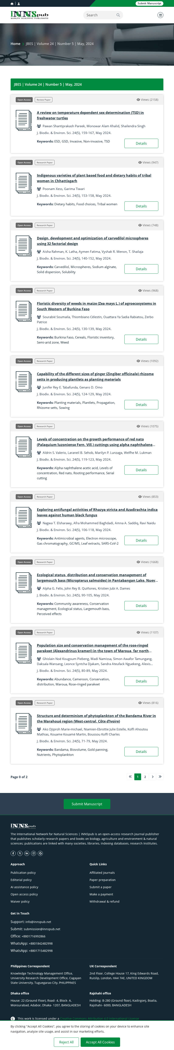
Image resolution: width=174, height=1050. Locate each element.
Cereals (80, 337)
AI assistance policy (24, 887)
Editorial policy (21, 880)
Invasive (76, 141)
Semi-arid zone (48, 342)
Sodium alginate (104, 267)
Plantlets (88, 402)
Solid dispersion (48, 272)
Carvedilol (61, 267)
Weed (64, 342)
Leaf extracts (90, 543)
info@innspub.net (38, 922)
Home (15, 43)
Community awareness (71, 603)
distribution (45, 684)
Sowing (64, 407)
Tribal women (107, 204)
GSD (65, 141)
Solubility (69, 272)
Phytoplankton (63, 754)
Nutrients (44, 754)
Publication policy (23, 873)
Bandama (61, 749)
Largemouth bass (96, 609)
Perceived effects (49, 614)
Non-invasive (92, 141)
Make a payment (101, 894)
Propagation (105, 402)
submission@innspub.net (42, 929)
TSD (107, 141)
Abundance (62, 679)
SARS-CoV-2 (110, 543)
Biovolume (78, 749)
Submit (149, 3)
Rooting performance (88, 473)
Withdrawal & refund (104, 901)
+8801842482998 (41, 943)
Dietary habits (64, 204)
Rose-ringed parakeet (84, 684)
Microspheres (81, 267)
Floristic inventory (100, 337)
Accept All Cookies (100, 1042)
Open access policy (24, 894)
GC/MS (74, 543)
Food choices (85, 204)
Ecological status (70, 609)
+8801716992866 (33, 936)
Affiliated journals (102, 873)
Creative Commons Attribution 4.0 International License (99, 1018)
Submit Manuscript (87, 804)
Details (141, 143)
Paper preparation (103, 880)
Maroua (61, 684)
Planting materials (67, 402)
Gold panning (97, 749)
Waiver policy (20, 901)
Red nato (65, 473)
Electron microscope (101, 538)
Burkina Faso (63, 337)
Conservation (99, 679)
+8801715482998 (41, 951)
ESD (57, 141)
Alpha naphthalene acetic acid (76, 468)
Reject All (66, 1042)
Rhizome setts (47, 407)
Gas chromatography (52, 543)
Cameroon (80, 679)
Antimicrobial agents (69, 538)
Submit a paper (101, 887)
